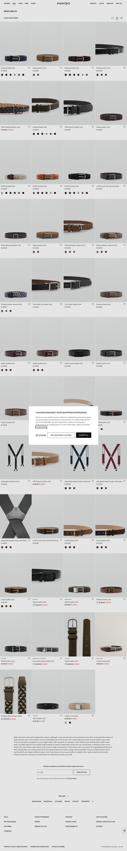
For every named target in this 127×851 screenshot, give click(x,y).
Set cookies (41, 435)
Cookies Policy (41, 427)
